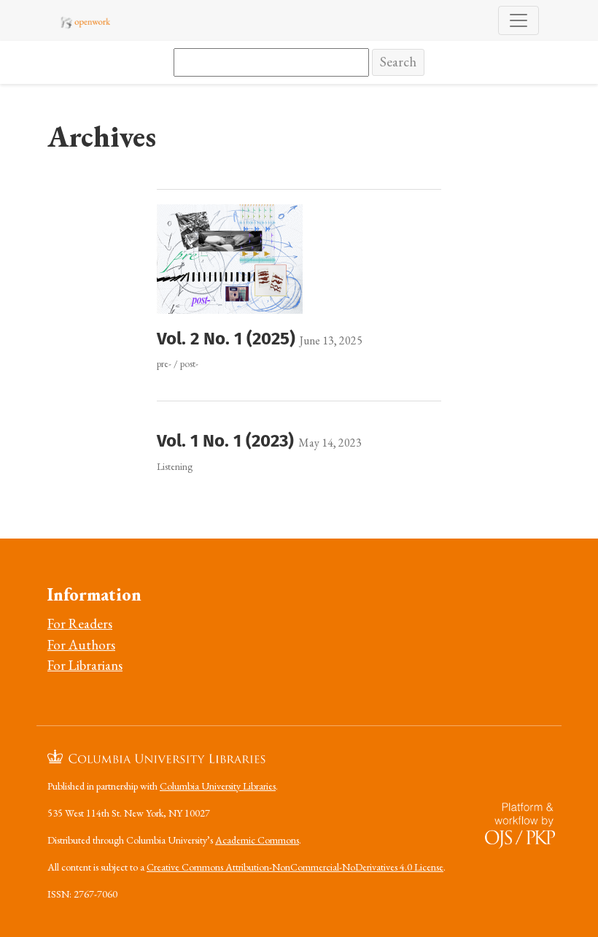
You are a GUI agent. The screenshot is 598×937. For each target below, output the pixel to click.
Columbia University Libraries (218, 786)
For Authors (81, 645)
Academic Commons (257, 840)
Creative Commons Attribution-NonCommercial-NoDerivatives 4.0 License (295, 867)
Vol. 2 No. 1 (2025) (228, 338)
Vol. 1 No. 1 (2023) (227, 441)
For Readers (79, 623)
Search (398, 62)
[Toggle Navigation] (518, 20)
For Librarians (85, 665)
